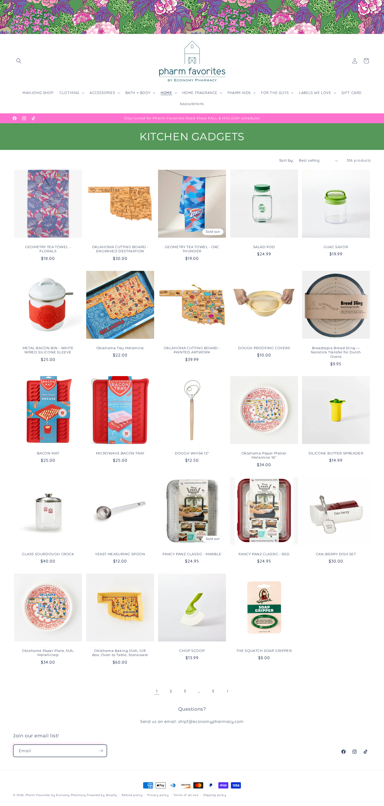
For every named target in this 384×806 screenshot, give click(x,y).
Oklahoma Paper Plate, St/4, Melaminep (48, 652)
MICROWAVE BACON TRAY (120, 453)
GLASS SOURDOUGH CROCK (48, 554)
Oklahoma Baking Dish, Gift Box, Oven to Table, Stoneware (120, 652)
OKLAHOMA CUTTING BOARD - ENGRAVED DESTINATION (120, 249)
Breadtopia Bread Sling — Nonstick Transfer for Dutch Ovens (336, 352)
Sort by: (286, 160)
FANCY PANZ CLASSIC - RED (263, 554)
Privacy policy (158, 795)
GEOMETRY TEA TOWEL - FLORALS (48, 249)
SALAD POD (264, 247)
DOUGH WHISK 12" (192, 453)
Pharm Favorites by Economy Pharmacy (56, 795)
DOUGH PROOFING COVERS (264, 348)
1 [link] (157, 691)
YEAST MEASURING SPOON (120, 554)
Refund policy (132, 795)
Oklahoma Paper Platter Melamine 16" (263, 455)
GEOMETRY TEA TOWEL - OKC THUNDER (192, 249)
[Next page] (227, 691)
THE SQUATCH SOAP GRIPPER (264, 650)
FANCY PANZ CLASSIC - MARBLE (192, 554)
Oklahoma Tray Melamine (120, 348)
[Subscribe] (101, 750)
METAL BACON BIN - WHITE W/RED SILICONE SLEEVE (48, 350)
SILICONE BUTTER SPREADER (336, 453)
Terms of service (185, 795)
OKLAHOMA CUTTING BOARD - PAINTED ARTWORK (192, 350)
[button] (19, 61)
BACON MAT (48, 453)
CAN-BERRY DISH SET (336, 554)
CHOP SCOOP (192, 650)
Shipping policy (214, 795)
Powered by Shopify (102, 795)
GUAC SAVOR (336, 247)
